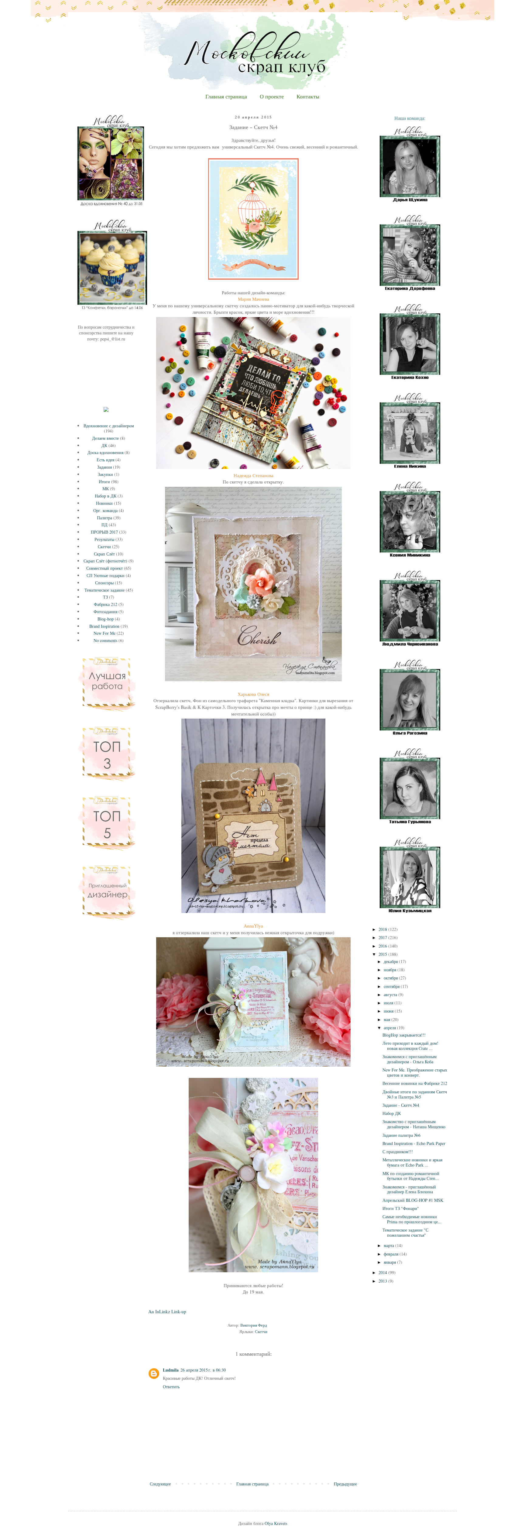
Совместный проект (104, 568)
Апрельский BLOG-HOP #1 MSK (413, 1200)
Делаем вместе (105, 438)
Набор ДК (392, 1113)
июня (389, 1011)
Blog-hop (106, 619)
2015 (383, 954)
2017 (383, 937)
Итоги (104, 481)
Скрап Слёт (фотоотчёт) (105, 561)
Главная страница (226, 97)
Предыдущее (345, 1484)
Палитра (104, 518)
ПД (104, 525)
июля (389, 1003)
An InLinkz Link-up (167, 1311)
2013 (383, 1281)
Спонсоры (104, 583)
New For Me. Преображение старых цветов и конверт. (415, 1072)
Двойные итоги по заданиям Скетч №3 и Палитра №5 (415, 1094)
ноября (390, 969)
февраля (392, 1254)
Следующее (160, 1484)
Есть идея (105, 460)
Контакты (308, 97)
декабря (391, 961)
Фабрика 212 (105, 604)
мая (387, 1019)
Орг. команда (105, 510)
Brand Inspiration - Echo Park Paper (414, 1143)
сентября (392, 986)
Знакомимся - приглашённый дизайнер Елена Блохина (409, 1189)
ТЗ (105, 597)
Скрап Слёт (104, 554)
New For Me (104, 633)
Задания (104, 467)
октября (391, 978)
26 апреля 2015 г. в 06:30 (203, 1370)
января (390, 1262)
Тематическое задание (104, 590)
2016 (383, 946)
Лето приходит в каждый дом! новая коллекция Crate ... (410, 1045)
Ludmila (171, 1370)
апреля (390, 1027)
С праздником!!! (398, 1151)
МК (105, 488)
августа (391, 994)
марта (389, 1245)
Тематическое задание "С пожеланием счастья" (405, 1232)
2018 (383, 929)
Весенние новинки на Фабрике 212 (415, 1083)
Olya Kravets (276, 1523)
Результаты (104, 539)
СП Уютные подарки (106, 575)
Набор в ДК (105, 496)
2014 (383, 1272)
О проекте (272, 97)
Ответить (171, 1386)
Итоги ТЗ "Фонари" (401, 1208)
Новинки (104, 503)
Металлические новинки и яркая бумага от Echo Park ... (412, 1162)
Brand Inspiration (104, 626)
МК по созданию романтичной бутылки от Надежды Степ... (411, 1176)
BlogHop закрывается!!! (404, 1035)
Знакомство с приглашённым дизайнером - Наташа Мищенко (414, 1124)
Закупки (105, 474)
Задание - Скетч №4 (401, 1105)
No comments (105, 640)
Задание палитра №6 (401, 1135)
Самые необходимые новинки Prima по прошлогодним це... (412, 1219)
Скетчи (261, 1331)
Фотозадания (105, 611)
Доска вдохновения (105, 452)
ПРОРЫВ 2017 (104, 532)
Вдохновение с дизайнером (109, 426)
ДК (104, 445)
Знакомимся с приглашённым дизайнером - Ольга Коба (410, 1059)
